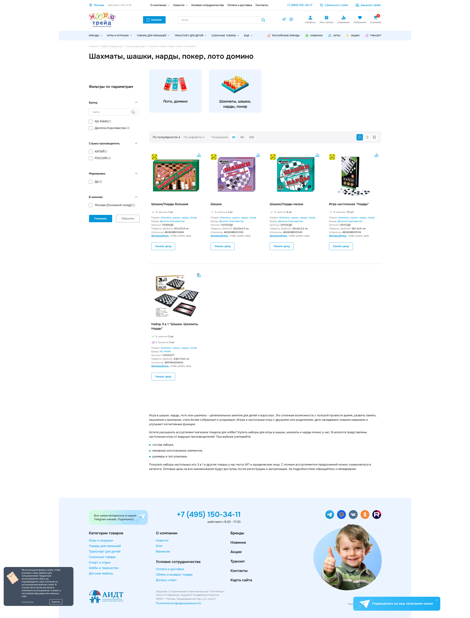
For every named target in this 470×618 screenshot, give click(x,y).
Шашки (216, 204)
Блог (159, 546)
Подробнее (28, 601)
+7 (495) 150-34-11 (299, 5)
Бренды (237, 533)
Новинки (238, 542)
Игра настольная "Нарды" (349, 204)
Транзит (237, 561)
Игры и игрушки (118, 35)
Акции (236, 552)
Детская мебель (101, 573)
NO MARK (165, 351)
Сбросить (127, 218)
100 (251, 137)
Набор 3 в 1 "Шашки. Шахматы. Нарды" (174, 326)
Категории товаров (106, 533)
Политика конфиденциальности (178, 603)
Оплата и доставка (239, 5)
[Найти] (263, 20)
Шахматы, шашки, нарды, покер (179, 217)
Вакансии (163, 551)
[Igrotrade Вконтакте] (353, 514)
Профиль (310, 22)
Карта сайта (241, 580)
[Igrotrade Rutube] (376, 514)
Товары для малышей (151, 35)
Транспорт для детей (189, 35)
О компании (158, 5)
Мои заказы (326, 22)
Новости (178, 5)
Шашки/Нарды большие (169, 204)
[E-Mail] (291, 19)
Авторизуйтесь (160, 235)
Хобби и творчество (104, 568)
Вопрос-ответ (166, 580)
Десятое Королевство (172, 221)
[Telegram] (284, 19)
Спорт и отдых (100, 562)
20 (233, 137)
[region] (114, 124)
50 (242, 137)
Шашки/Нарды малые (286, 204)
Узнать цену (163, 246)
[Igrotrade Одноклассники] (365, 514)
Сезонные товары (224, 35)
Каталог (156, 20)
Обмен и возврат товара (174, 575)
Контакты (262, 5)
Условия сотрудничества (207, 5)
